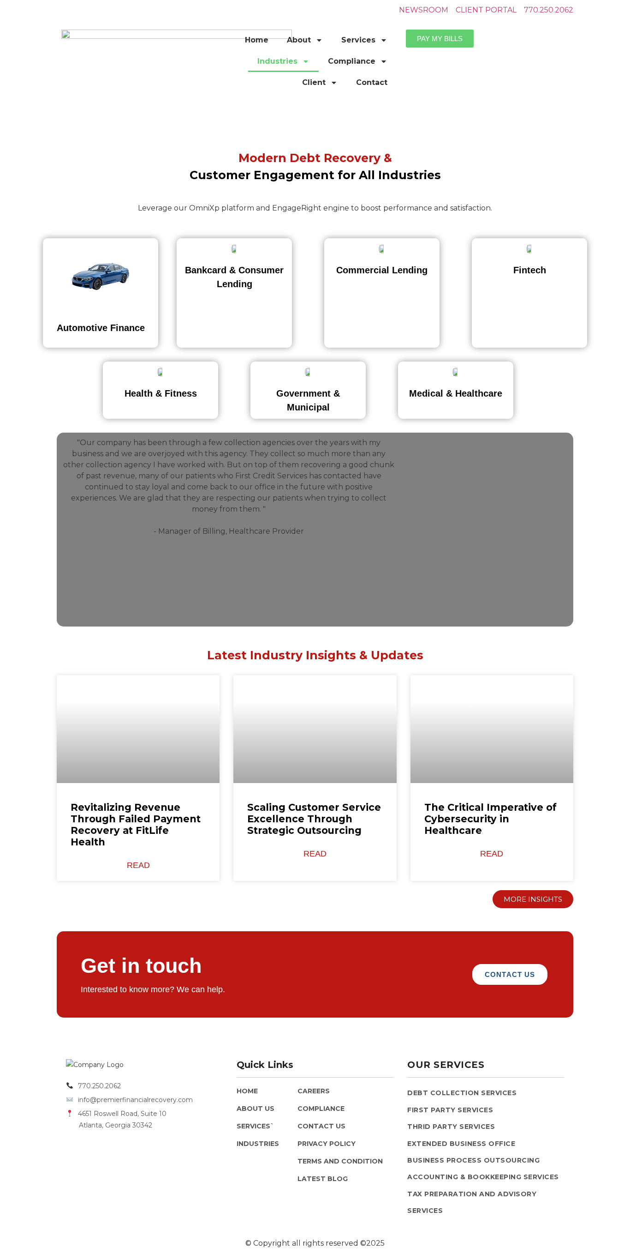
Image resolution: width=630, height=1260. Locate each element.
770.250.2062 (99, 1086)
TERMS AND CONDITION (340, 1161)
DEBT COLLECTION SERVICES (462, 1093)
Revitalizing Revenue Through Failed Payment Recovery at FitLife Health (136, 825)
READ (138, 865)
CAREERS (313, 1091)
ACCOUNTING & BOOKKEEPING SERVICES (483, 1177)
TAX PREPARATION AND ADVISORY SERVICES (471, 1202)
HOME (247, 1091)
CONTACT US (321, 1126)
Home (256, 40)
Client (314, 82)
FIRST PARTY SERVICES (450, 1110)
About (299, 40)
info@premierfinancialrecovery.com (135, 1100)
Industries (277, 61)
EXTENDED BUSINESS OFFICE (461, 1143)
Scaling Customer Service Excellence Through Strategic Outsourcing (314, 819)
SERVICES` (255, 1126)
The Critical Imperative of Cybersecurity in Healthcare (490, 819)
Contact (371, 82)
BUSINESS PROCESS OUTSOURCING (473, 1160)
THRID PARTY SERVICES (451, 1126)
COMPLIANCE (321, 1108)
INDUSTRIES (258, 1143)
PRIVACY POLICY (326, 1143)
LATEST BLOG (322, 1179)
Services (358, 40)
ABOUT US (255, 1108)
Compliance (351, 61)
